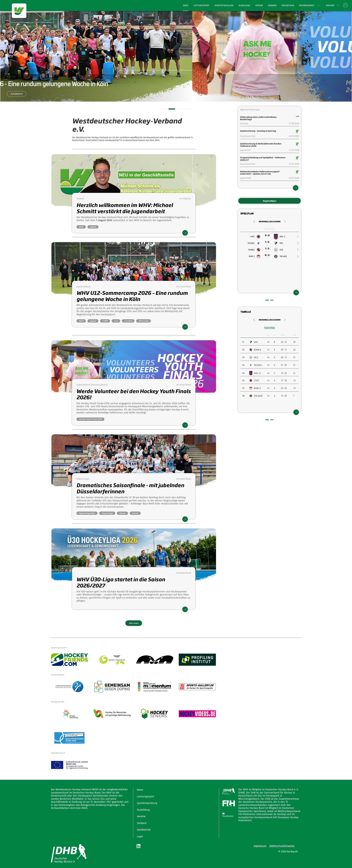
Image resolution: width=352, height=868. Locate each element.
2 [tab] (169, 109)
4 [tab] (186, 109)
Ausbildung (244, 5)
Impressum (260, 845)
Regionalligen (269, 200)
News (185, 5)
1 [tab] (161, 109)
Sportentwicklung (223, 5)
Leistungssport (201, 5)
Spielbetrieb (287, 5)
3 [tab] (178, 109)
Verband (272, 5)
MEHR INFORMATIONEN (176, 89)
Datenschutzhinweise (281, 845)
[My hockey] (345, 5)
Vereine (259, 5)
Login (140, 836)
